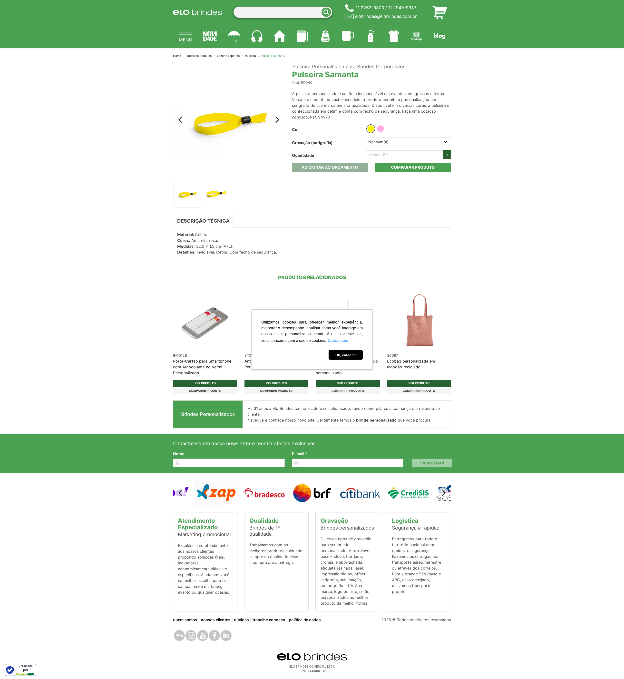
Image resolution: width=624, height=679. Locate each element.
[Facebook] (214, 635)
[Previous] (181, 119)
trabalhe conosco (269, 619)
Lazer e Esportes (228, 56)
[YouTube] (202, 635)
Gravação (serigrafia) (312, 142)
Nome (179, 453)
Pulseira (250, 56)
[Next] (277, 119)
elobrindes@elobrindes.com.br (386, 16)
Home (177, 56)
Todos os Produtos (199, 56)
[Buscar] (327, 12)
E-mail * (299, 453)
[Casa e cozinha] (279, 36)
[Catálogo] (416, 36)
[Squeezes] (371, 36)
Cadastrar (431, 463)
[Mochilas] (325, 36)
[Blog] (439, 36)
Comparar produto (413, 167)
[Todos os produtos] (185, 36)
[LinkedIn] (226, 635)
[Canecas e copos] (348, 36)
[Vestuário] (393, 36)
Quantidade (303, 155)
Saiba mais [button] (338, 340)
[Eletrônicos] (256, 36)
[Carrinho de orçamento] (440, 12)
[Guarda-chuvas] (234, 36)
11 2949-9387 (402, 7)
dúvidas (241, 619)
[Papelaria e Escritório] (302, 36)
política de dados (305, 619)
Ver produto (205, 383)
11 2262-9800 (370, 7)
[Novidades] (210, 36)
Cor (295, 129)
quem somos (185, 619)
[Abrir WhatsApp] (611, 666)
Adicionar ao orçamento (330, 167)
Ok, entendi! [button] (345, 355)
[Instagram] (190, 635)
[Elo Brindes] (197, 12)
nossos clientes (215, 619)
